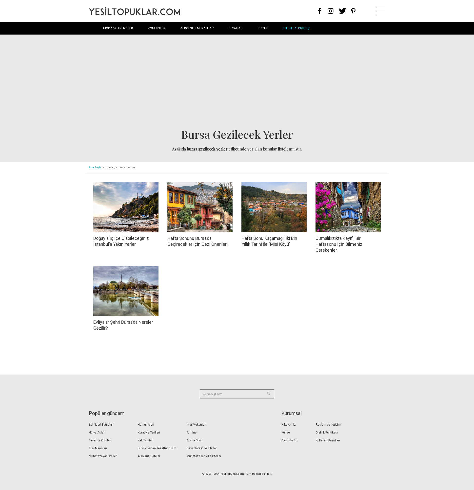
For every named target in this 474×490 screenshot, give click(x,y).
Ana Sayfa (95, 167)
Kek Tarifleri (145, 440)
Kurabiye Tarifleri (149, 432)
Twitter (342, 11)
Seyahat (235, 28)
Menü (381, 11)
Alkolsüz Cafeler (149, 456)
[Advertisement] (237, 82)
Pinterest (353, 11)
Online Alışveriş (296, 28)
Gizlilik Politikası (327, 432)
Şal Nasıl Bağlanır (101, 424)
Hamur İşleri (146, 424)
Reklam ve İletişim (328, 424)
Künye (285, 432)
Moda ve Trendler (118, 28)
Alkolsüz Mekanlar (197, 28)
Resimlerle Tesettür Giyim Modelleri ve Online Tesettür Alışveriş (134, 11)
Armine (192, 432)
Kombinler (156, 28)
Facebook (319, 11)
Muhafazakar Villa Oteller (204, 456)
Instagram (330, 11)
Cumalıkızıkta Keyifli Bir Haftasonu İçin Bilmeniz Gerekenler (339, 244)
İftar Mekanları (196, 424)
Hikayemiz (288, 424)
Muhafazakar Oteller (103, 456)
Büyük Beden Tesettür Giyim (157, 448)
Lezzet (262, 28)
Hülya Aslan (97, 432)
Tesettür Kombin (100, 440)
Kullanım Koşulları (328, 440)
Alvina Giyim (195, 440)
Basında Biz (289, 440)
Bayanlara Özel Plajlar (202, 448)
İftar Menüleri (98, 448)
